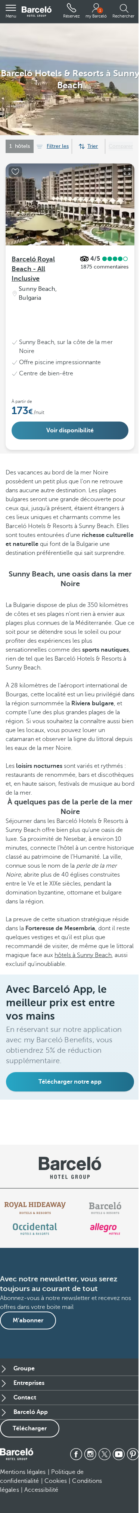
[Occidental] (35, 1228)
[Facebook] (76, 1454)
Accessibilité (41, 1490)
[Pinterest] (133, 1454)
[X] (105, 1454)
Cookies (55, 1481)
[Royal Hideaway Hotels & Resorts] (35, 1208)
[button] (11, 11)
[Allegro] (105, 1228)
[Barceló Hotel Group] (37, 11)
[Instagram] (90, 1454)
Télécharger (30, 1428)
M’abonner (28, 1320)
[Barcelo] (105, 1208)
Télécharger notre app (70, 1081)
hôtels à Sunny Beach (83, 955)
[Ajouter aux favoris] (15, 171)
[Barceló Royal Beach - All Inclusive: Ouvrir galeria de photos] (126, 171)
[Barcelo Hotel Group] (16, 1454)
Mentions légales (23, 1472)
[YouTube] (119, 1454)
